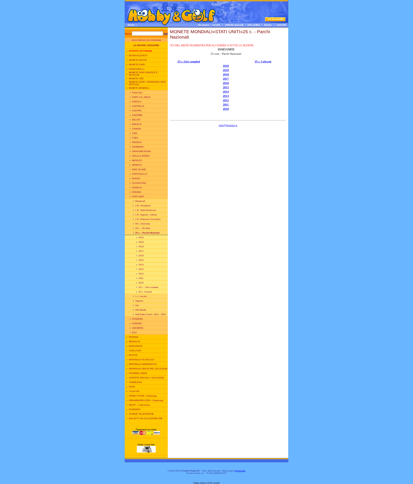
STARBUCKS (135, 382)
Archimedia (239, 471)
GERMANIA (138, 147)
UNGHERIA (137, 328)
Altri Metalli (140, 310)
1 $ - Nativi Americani (145, 210)
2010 (141, 283)
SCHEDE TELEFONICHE (141, 414)
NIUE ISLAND (139, 169)
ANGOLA (136, 101)
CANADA (136, 129)
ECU (134, 332)
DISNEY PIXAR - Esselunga (143, 396)
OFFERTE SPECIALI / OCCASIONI (146, 378)
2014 (141, 264)
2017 (141, 251)
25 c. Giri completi (188, 61)
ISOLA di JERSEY (141, 156)
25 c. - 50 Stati (142, 228)
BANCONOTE (136, 346)
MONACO (137, 165)
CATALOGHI (135, 350)
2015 (141, 260)
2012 (141, 273)
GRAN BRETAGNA (141, 151)
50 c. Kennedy (142, 224)
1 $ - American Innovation (148, 219)
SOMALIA (137, 187)
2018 (141, 246)
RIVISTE (133, 355)
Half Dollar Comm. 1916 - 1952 (150, 314)
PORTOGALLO (139, 174)
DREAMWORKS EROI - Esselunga (146, 400)
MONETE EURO (137, 64)
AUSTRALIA (138, 106)
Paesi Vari (137, 92)
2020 (141, 237)
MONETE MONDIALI (139, 88)
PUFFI (132, 387)
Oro (137, 305)
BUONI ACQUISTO (138, 55)
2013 (141, 269)
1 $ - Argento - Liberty (146, 214)
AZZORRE (137, 115)
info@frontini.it (228, 125)
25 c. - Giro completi (148, 287)
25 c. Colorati (145, 292)
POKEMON (134, 409)
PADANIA (133, 337)
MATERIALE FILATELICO (141, 359)
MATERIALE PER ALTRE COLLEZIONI (148, 368)
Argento (139, 301)
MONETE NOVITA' (138, 60)
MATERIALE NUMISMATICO (143, 364)
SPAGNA (136, 192)
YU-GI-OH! (134, 391)
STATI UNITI (138, 196)
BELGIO (136, 119)
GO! (166, 34)
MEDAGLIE (134, 341)
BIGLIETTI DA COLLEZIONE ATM (145, 418)
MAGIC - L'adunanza (139, 405)
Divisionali (140, 201)
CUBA (135, 138)
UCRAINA (137, 323)
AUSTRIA (137, 110)
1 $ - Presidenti (142, 205)
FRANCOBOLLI (136, 69)
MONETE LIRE (136, 78)
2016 (141, 255)
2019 (141, 242)
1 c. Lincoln (141, 296)
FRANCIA (137, 142)
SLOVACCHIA (139, 183)
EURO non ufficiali (141, 97)
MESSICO (137, 160)
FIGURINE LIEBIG (138, 373)
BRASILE (137, 124)
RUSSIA (136, 178)
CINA (134, 133)
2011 (141, 278)
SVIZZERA (137, 319)
